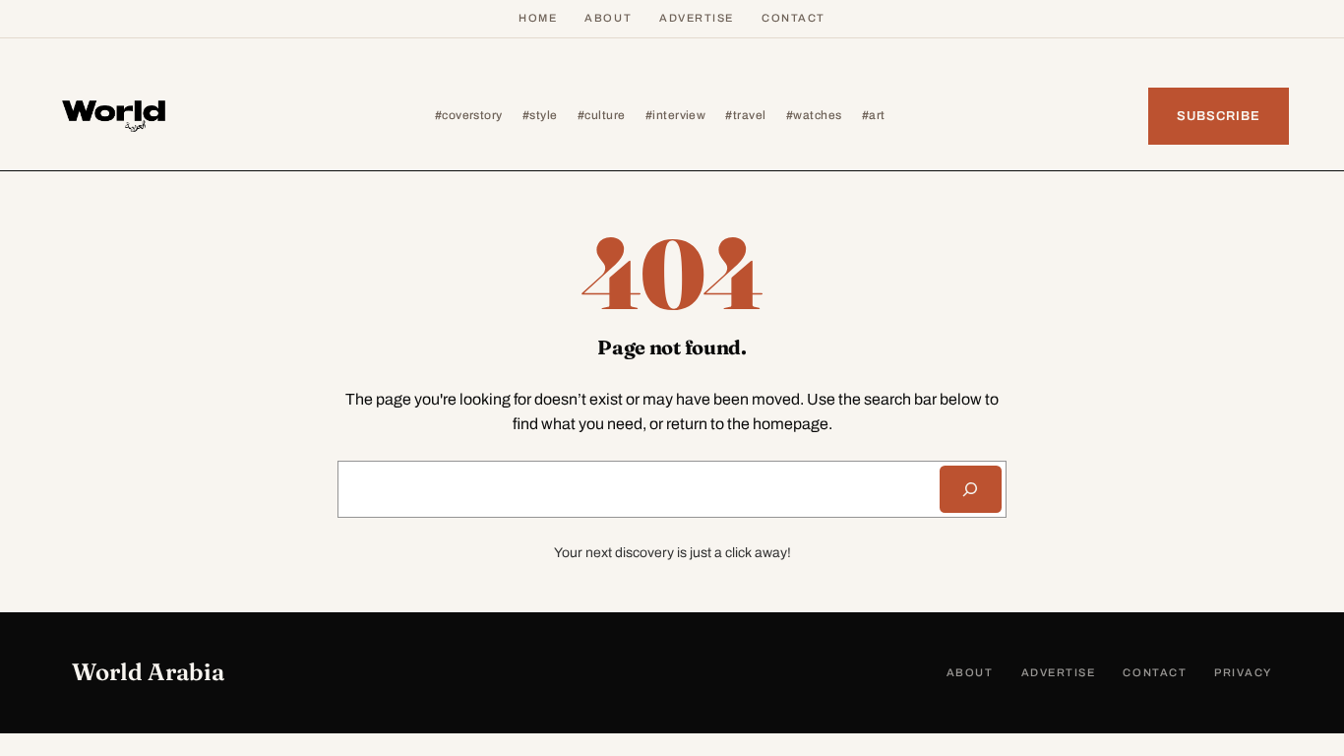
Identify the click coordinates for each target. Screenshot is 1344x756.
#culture (602, 115)
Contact (793, 18)
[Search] (971, 489)
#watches (814, 115)
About (608, 18)
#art (874, 115)
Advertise (696, 18)
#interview (675, 115)
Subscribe (1218, 116)
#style (540, 115)
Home (538, 18)
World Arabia (148, 672)
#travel (745, 115)
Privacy (1243, 672)
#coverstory (469, 115)
